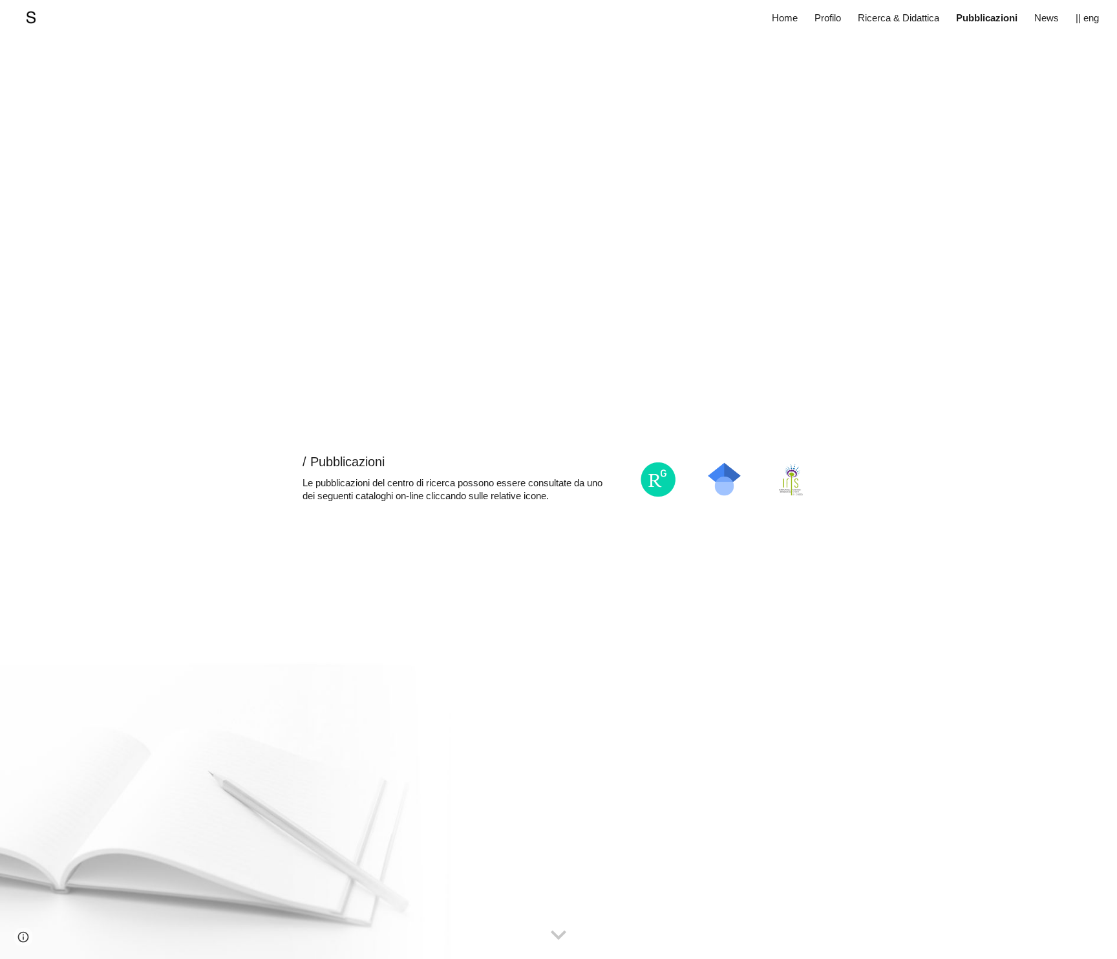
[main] (459, 478)
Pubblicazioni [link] (986, 18)
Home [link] (785, 18)
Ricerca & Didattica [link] (898, 18)
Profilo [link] (827, 18)
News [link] (1046, 18)
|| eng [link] (1087, 18)
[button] (558, 935)
